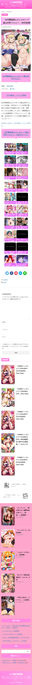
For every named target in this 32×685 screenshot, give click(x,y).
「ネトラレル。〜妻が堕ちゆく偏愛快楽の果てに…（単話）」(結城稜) (15, 627)
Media (21, 660)
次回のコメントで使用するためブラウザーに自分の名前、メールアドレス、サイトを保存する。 (15, 346)
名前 (4, 322)
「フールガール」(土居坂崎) (10, 631)
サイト (4, 337)
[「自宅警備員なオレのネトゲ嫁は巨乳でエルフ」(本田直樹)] (20, 273)
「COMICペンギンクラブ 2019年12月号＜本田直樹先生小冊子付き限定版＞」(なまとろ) (22, 439)
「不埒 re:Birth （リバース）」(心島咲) (14, 641)
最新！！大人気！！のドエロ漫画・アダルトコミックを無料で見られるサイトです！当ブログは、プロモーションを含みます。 (16, 678)
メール (4, 329)
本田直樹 (10, 86)
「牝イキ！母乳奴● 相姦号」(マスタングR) (23, 577)
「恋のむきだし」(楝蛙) (9, 660)
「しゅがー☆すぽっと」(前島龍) (11, 634)
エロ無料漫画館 (16, 2)
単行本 (12, 89)
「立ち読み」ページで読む (16, 95)
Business (22, 662)
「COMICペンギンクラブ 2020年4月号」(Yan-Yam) (22, 391)
